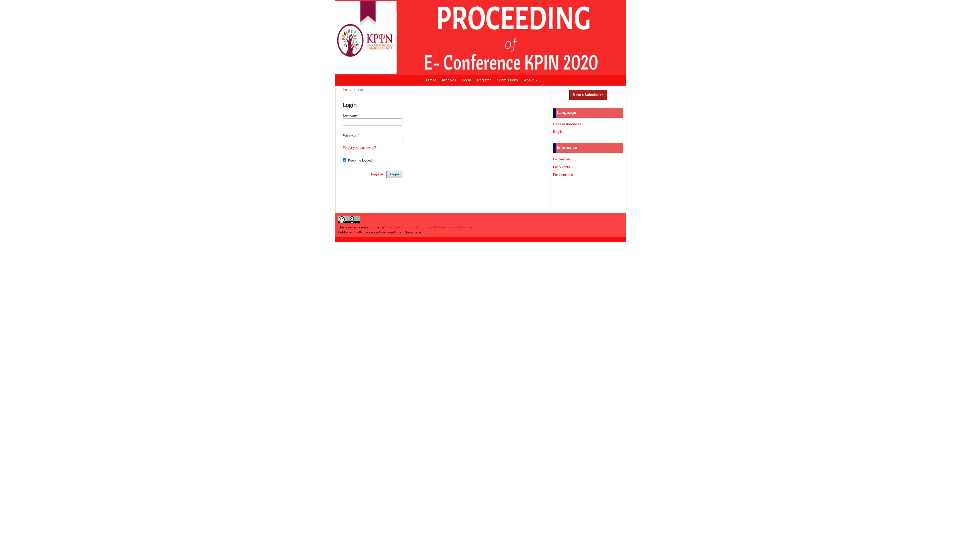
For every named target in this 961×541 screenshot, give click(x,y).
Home (347, 89)
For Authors (561, 167)
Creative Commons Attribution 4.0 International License (428, 227)
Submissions (507, 80)
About (529, 80)
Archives (449, 80)
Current (429, 80)
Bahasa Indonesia (567, 124)
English (559, 131)
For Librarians (563, 175)
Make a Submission (588, 95)
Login (466, 80)
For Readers (562, 159)
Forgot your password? (359, 148)
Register (484, 80)
